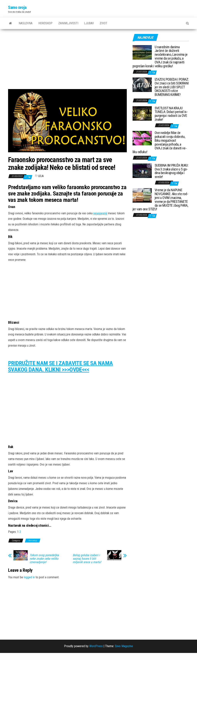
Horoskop (45, 23)
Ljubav (89, 23)
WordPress (96, 646)
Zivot (103, 23)
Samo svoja (17, 7)
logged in (29, 577)
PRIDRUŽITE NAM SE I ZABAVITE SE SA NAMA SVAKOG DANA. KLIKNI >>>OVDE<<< (60, 366)
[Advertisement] (67, 61)
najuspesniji (100, 213)
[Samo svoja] (10, 23)
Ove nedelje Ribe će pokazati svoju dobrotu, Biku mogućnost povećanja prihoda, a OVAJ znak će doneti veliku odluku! (160, 142)
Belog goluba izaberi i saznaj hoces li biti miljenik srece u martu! (87, 558)
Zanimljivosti (68, 23)
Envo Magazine (124, 646)
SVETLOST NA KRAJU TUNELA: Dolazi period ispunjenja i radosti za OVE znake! (171, 113)
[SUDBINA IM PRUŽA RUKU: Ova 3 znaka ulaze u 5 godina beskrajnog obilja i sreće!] (142, 170)
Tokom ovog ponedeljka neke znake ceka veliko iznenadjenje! (44, 558)
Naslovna (26, 23)
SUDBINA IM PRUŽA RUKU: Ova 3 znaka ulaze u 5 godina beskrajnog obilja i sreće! (172, 171)
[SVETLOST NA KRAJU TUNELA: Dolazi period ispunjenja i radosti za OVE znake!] (142, 113)
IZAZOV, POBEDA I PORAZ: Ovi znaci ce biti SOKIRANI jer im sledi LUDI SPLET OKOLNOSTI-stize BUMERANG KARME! (172, 87)
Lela (41, 176)
